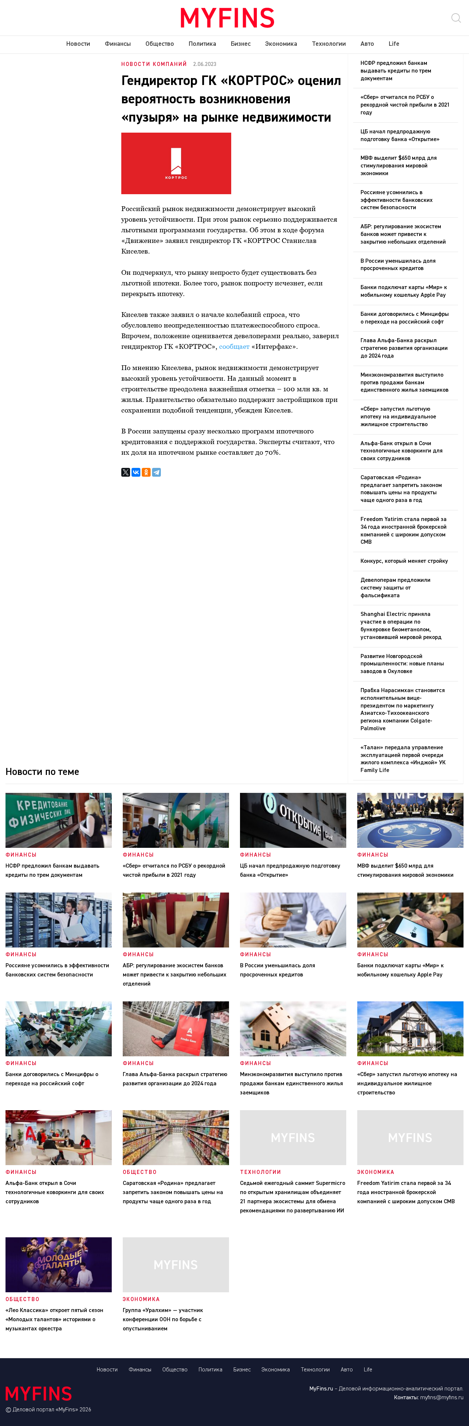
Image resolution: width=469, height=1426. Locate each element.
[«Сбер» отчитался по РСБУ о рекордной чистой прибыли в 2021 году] (176, 846)
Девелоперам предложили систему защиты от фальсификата (396, 588)
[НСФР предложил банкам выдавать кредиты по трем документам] (58, 846)
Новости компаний (154, 64)
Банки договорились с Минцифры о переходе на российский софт (405, 318)
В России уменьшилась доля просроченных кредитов (398, 265)
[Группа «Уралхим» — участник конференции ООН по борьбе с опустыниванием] (176, 1291)
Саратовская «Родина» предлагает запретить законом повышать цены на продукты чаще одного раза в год (401, 489)
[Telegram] (156, 472)
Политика (202, 44)
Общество (159, 44)
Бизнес (241, 44)
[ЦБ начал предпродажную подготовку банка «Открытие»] (293, 846)
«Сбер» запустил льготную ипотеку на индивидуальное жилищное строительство (398, 417)
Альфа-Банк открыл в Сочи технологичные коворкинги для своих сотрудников (402, 451)
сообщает (234, 346)
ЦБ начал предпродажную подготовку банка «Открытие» (400, 136)
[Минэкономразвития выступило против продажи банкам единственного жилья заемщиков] (293, 1055)
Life (394, 44)
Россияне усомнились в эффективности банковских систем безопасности (397, 200)
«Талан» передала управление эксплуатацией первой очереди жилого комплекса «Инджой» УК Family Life (403, 759)
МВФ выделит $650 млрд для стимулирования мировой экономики (399, 166)
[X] (125, 472)
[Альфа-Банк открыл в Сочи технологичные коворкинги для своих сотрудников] (58, 1164)
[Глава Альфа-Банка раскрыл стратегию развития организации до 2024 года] (176, 1055)
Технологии (329, 44)
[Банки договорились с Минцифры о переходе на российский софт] (58, 1055)
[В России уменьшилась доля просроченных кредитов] (293, 946)
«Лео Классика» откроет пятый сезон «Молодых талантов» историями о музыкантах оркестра (54, 1320)
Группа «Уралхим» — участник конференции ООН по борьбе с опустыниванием (163, 1320)
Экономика (281, 44)
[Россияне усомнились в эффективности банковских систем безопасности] (58, 946)
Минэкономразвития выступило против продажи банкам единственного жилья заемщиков (404, 383)
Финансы (118, 44)
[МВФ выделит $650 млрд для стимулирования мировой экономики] (410, 846)
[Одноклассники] (146, 472)
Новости (78, 44)
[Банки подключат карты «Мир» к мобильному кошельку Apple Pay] (410, 946)
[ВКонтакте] (136, 472)
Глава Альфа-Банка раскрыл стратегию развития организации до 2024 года (404, 348)
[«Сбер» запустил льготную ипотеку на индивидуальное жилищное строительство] (410, 1055)
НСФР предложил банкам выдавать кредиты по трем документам (396, 71)
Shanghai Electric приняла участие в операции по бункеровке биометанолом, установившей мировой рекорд (401, 626)
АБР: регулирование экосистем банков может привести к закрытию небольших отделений (403, 234)
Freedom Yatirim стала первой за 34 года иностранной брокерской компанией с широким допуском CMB (404, 531)
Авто (367, 44)
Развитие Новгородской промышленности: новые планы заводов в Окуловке (402, 664)
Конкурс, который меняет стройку (404, 561)
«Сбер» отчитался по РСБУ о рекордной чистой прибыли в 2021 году (405, 105)
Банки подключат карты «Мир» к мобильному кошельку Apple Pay (404, 291)
